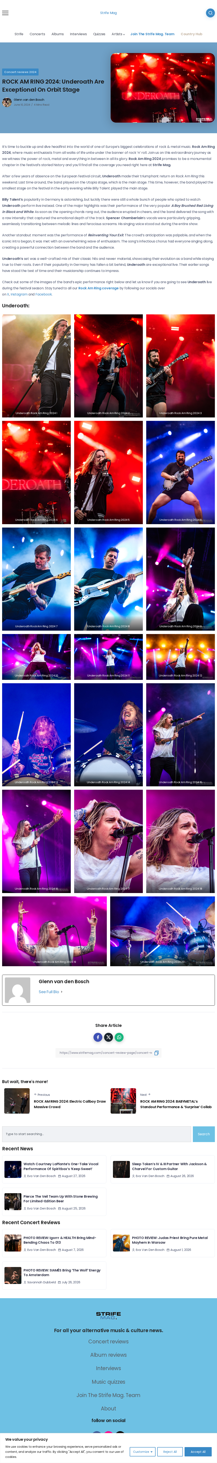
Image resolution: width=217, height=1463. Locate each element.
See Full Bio (49, 991)
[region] (108, 1448)
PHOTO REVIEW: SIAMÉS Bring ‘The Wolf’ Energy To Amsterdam (62, 1272)
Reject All (170, 1452)
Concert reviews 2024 (20, 72)
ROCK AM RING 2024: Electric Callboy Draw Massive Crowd (70, 1104)
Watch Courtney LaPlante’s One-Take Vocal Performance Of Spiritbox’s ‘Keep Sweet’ (61, 1166)
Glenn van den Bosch (29, 100)
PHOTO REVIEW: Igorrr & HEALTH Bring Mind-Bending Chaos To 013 (60, 1240)
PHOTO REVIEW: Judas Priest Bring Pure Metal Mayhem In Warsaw (169, 1240)
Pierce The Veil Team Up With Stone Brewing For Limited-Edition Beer (61, 1199)
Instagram (19, 294)
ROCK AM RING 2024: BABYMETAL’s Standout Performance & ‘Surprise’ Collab (176, 1104)
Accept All (198, 1452)
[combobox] (96, 1134)
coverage (98, 288)
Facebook (43, 294)
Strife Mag (108, 12)
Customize (141, 1452)
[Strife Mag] (108, 1315)
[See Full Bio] (61, 991)
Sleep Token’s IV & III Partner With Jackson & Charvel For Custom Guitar (169, 1166)
